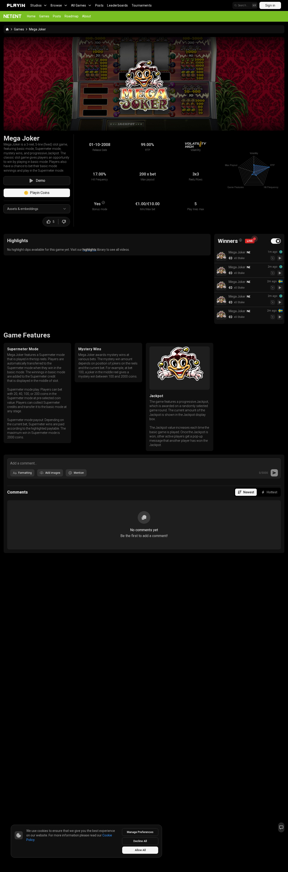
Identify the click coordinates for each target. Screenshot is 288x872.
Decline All (140, 841)
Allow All (140, 850)
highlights (89, 249)
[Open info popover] (240, 240)
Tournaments (142, 5)
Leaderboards (117, 5)
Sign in (270, 5)
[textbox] (144, 463)
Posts (99, 5)
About (86, 16)
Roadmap (72, 16)
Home (31, 16)
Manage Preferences (140, 832)
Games (44, 16)
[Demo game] (280, 258)
